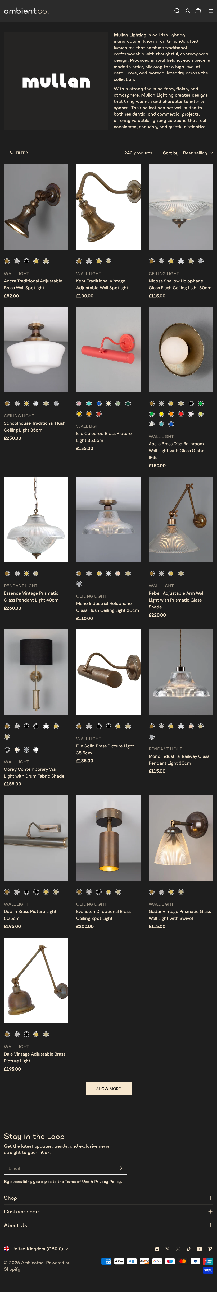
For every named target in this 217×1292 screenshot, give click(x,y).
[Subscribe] (120, 1168)
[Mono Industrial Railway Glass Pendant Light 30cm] (181, 672)
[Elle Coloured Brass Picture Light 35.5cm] (108, 349)
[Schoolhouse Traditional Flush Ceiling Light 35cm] (36, 349)
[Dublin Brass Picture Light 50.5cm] (36, 838)
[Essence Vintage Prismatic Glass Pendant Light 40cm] (36, 519)
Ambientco (32, 1262)
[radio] (6, 261)
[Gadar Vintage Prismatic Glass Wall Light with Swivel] (181, 838)
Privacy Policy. (108, 1181)
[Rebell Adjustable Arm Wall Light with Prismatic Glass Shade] (181, 519)
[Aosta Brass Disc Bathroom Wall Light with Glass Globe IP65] (181, 349)
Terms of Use (77, 1181)
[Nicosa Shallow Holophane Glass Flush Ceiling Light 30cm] (181, 207)
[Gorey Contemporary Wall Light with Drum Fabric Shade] (36, 672)
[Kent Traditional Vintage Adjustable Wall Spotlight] (108, 207)
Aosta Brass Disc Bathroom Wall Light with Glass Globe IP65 (177, 450)
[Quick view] (60, 175)
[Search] (177, 11)
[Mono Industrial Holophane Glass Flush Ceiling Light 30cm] (108, 519)
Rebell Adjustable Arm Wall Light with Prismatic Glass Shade (176, 600)
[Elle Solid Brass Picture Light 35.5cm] (108, 672)
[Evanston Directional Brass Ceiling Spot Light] (108, 838)
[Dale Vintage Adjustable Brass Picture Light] (36, 980)
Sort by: (171, 152)
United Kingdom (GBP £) (37, 1248)
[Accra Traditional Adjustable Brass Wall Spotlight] (36, 207)
